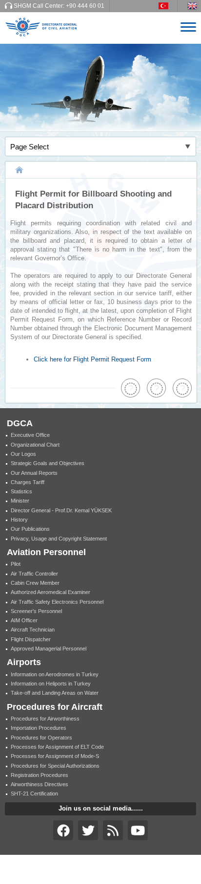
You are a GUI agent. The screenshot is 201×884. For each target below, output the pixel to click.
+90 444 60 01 (85, 5)
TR (168, 6)
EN (194, 6)
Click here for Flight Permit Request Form (92, 359)
